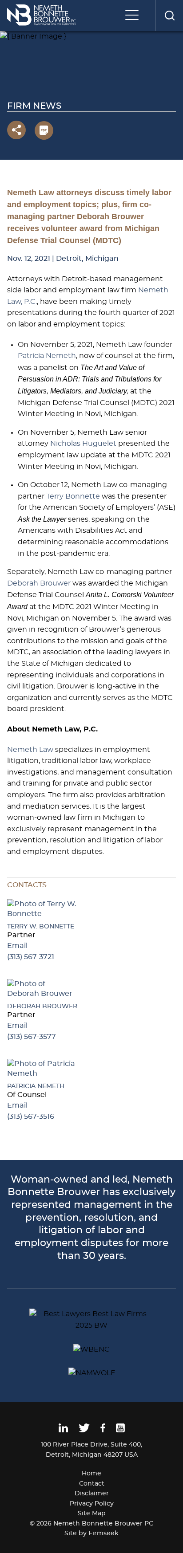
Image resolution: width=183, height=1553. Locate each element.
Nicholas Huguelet (83, 443)
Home (91, 1473)
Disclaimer (92, 1493)
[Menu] (134, 16)
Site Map (92, 1513)
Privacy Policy (92, 1504)
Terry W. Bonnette (40, 926)
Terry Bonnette (73, 496)
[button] (16, 130)
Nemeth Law (30, 749)
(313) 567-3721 (30, 956)
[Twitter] (84, 1430)
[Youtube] (120, 1430)
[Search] (169, 15)
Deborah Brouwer (39, 583)
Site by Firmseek (91, 1533)
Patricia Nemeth (47, 355)
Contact (91, 1484)
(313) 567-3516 (30, 1116)
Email (17, 945)
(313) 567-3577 (31, 1036)
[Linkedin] (63, 1430)
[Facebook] (103, 1430)
